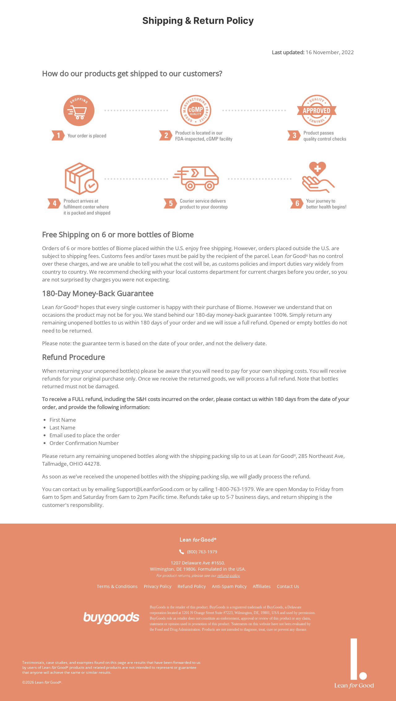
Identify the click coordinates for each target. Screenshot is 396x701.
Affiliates (262, 586)
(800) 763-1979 (202, 552)
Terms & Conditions (117, 586)
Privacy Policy (157, 586)
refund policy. (228, 575)
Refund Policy (192, 586)
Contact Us (288, 586)
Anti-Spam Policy (229, 586)
